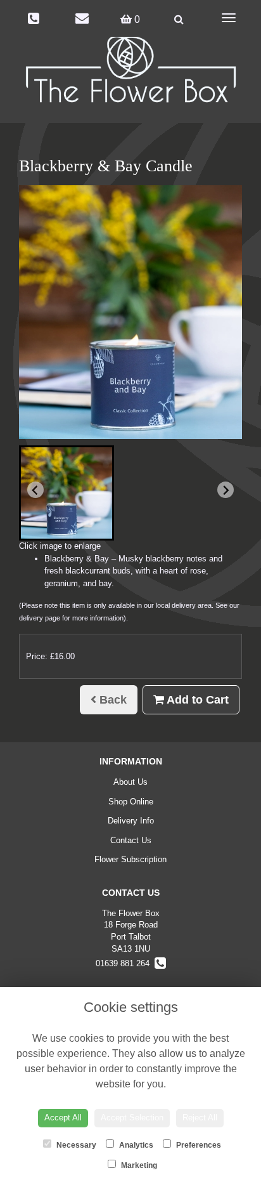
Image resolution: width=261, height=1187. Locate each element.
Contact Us (130, 840)
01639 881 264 (125, 963)
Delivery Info (131, 820)
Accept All (63, 1117)
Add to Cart (196, 699)
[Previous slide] (35, 490)
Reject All (199, 1117)
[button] (66, 493)
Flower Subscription (130, 859)
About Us (130, 782)
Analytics (135, 1145)
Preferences (197, 1145)
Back (111, 699)
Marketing (138, 1165)
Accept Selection (132, 1117)
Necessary (75, 1145)
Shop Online (130, 801)
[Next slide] (225, 490)
